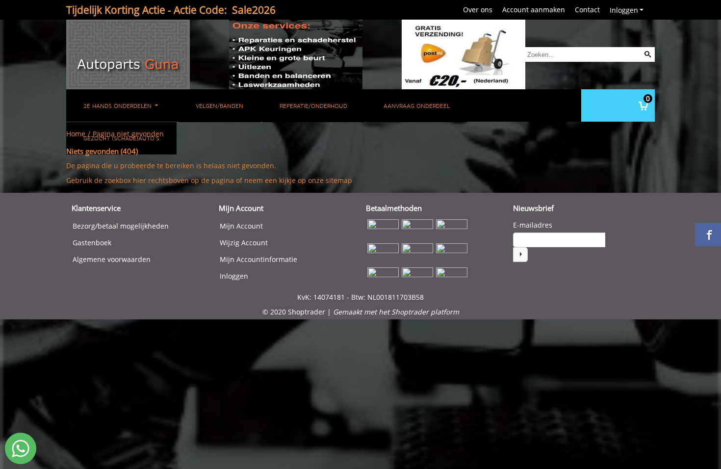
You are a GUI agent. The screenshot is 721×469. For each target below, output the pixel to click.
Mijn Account (241, 226)
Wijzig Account (244, 242)
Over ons (477, 9)
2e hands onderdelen (118, 105)
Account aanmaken (533, 9)
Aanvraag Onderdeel (417, 105)
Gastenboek (92, 242)
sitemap (339, 180)
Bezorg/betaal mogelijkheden (121, 226)
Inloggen (624, 10)
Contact (587, 9)
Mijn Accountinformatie (258, 259)
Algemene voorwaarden (112, 259)
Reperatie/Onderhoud (313, 105)
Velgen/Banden (219, 105)
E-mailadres (532, 225)
